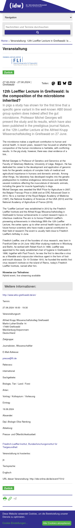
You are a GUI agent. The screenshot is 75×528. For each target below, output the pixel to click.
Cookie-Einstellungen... (15, 523)
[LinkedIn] (70, 84)
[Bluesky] (64, 84)
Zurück (8, 72)
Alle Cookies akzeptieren (56, 523)
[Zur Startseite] (37, 9)
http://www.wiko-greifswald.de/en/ (19, 294)
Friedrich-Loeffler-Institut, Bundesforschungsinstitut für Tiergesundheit (30, 445)
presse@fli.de (10, 358)
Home (4, 40)
